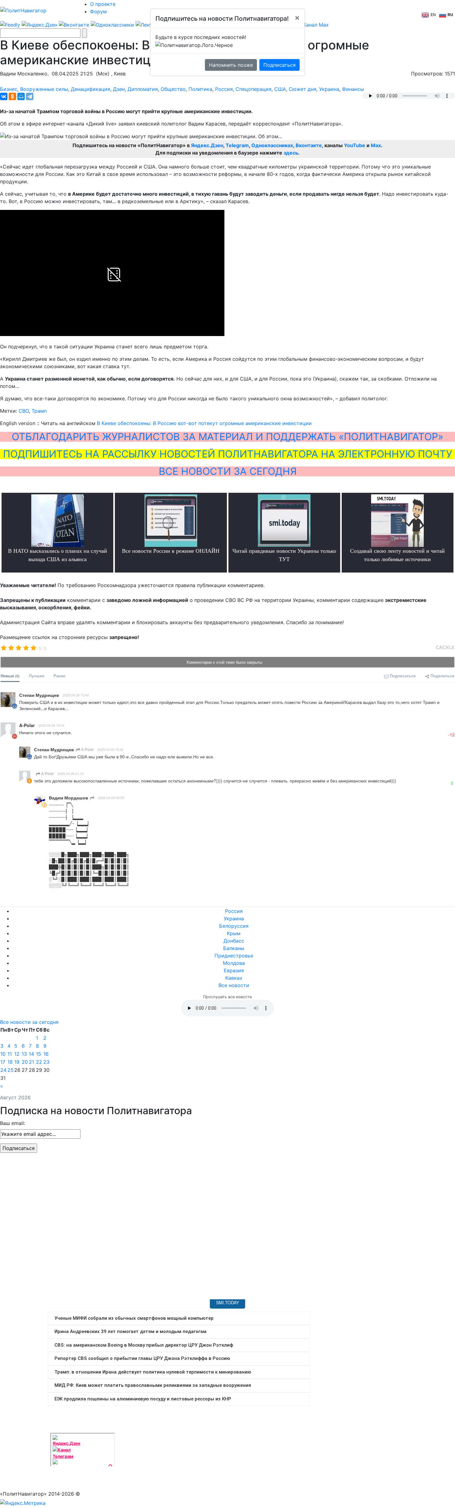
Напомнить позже (231, 65)
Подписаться (279, 65)
